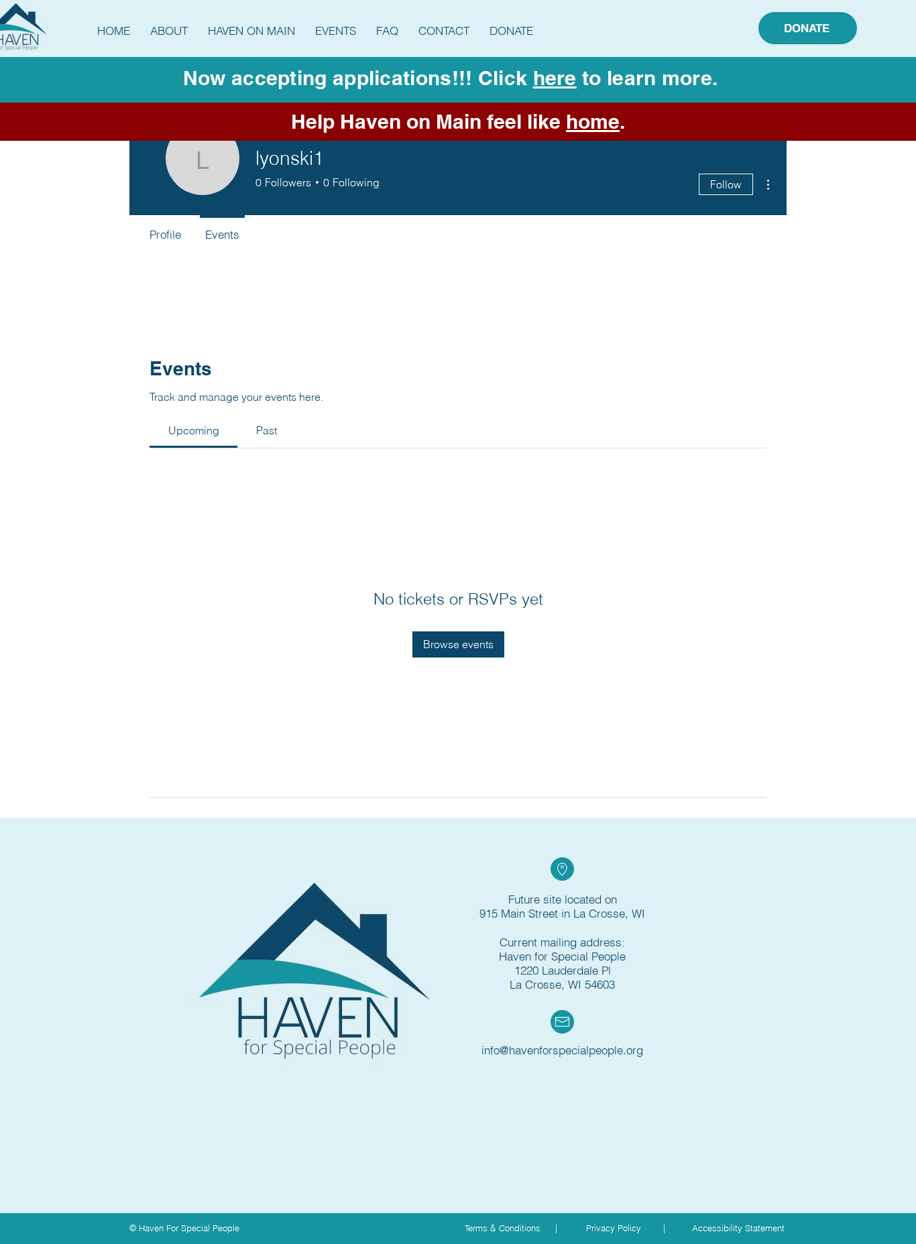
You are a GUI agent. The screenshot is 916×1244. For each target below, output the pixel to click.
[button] (169, 30)
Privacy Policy (613, 1228)
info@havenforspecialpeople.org (562, 1050)
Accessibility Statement (738, 1228)
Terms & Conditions (502, 1228)
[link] (193, 430)
